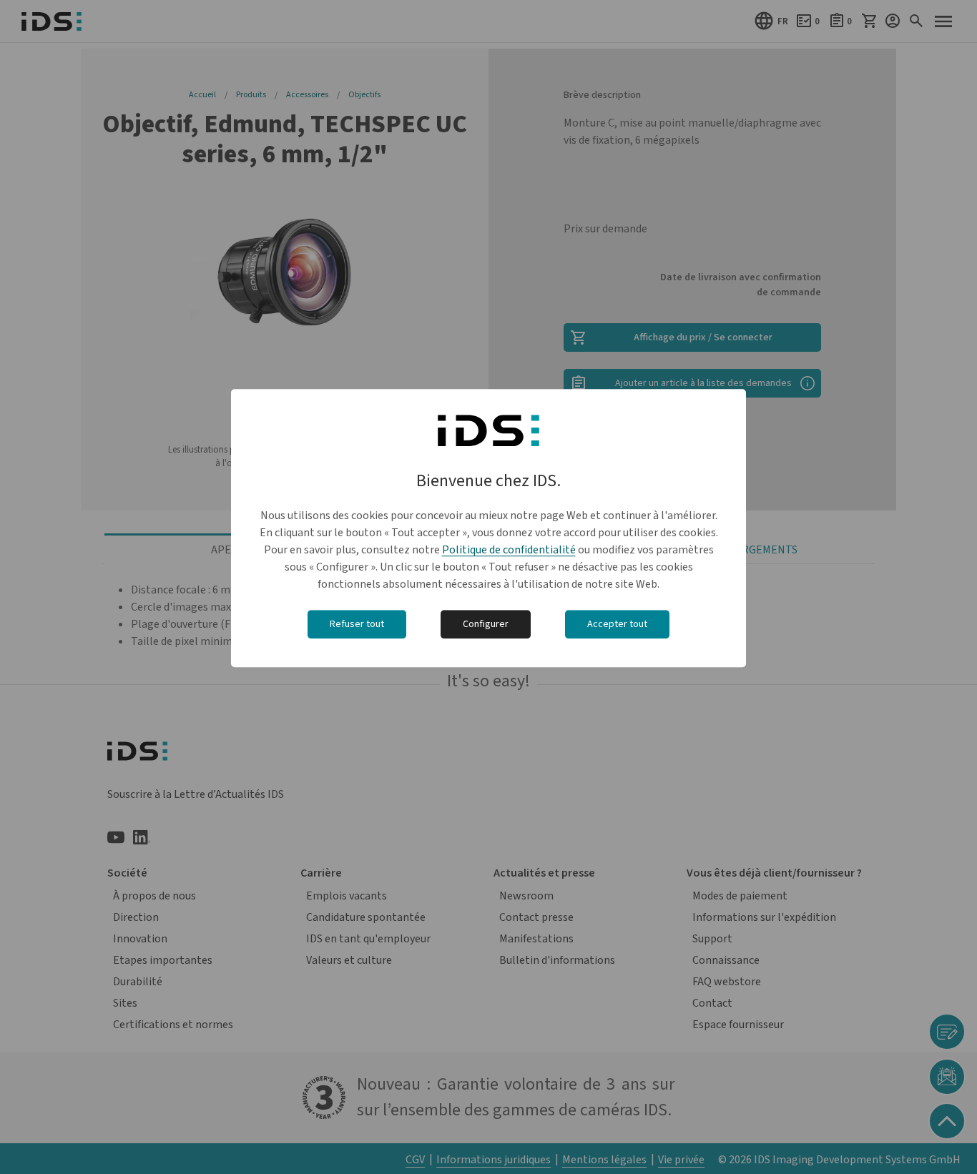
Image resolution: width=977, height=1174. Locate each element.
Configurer (486, 625)
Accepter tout (617, 625)
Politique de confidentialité (509, 550)
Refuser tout (357, 625)
